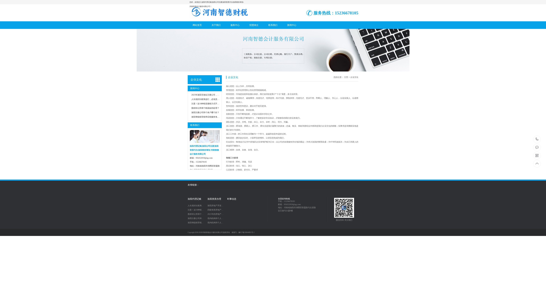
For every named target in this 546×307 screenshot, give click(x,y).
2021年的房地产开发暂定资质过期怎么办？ (216, 214)
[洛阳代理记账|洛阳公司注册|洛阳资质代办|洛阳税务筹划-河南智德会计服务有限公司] (220, 18)
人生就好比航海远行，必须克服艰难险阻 (209, 99)
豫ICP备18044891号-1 (246, 232)
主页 (346, 77)
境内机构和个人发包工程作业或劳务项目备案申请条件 (216, 218)
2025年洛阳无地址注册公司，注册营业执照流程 (212, 95)
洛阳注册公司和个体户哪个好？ (205, 112)
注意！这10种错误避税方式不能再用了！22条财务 (213, 104)
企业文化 (196, 79)
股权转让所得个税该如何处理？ (205, 108)
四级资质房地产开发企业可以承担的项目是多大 (216, 210)
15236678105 (537, 139)
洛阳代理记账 (194, 199)
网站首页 (197, 25)
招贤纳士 (253, 25)
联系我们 (272, 25)
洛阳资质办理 (214, 199)
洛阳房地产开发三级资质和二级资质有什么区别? (216, 206)
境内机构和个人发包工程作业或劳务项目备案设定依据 (216, 223)
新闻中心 (291, 25)
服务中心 (235, 25)
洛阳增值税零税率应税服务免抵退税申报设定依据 (213, 117)
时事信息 (231, 199)
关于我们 (216, 25)
